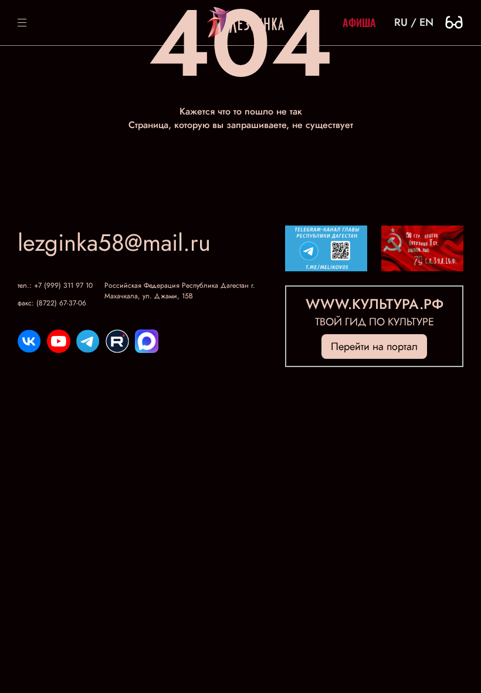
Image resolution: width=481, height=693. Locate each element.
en (426, 22)
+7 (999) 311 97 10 (63, 285)
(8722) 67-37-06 (61, 303)
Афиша (359, 22)
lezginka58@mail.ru (114, 243)
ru (401, 22)
